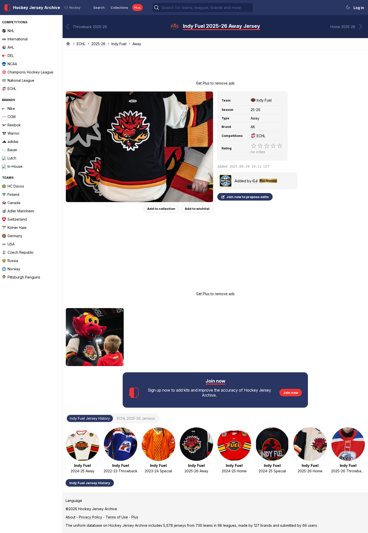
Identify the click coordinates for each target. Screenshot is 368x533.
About (70, 517)
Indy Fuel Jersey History (89, 483)
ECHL (81, 44)
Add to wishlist (197, 209)
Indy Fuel (118, 44)
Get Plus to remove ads (215, 83)
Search (99, 8)
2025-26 (98, 44)
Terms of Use (117, 517)
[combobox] (206, 7)
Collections (119, 8)
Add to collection (161, 209)
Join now (290, 393)
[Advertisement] (215, 66)
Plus (137, 8)
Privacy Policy (90, 517)
